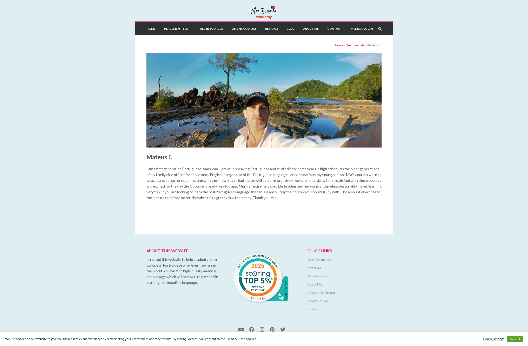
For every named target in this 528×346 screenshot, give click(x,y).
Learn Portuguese (319, 259)
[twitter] (282, 329)
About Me (311, 28)
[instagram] (262, 329)
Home (151, 28)
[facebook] (251, 329)
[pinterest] (272, 329)
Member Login (362, 28)
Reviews (271, 28)
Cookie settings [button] (493, 339)
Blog (291, 28)
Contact (334, 28)
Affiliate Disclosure (321, 292)
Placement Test (177, 28)
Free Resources (211, 28)
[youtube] (241, 329)
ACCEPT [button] (515, 338)
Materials (314, 268)
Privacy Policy (317, 301)
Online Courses (244, 28)
